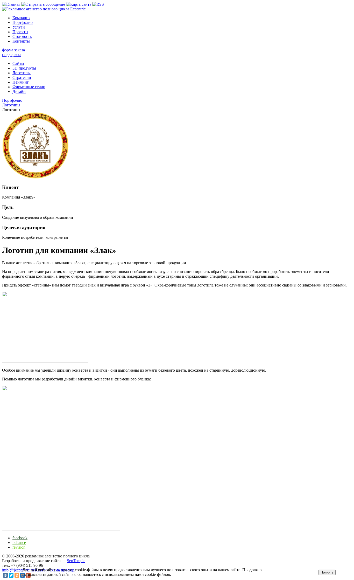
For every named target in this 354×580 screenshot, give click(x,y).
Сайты (18, 63)
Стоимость (22, 36)
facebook (19, 538)
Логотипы (21, 73)
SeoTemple (76, 560)
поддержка (11, 54)
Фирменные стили (28, 87)
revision (18, 547)
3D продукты (24, 68)
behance (19, 542)
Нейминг (20, 82)
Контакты (21, 41)
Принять (327, 572)
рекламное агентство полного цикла (57, 556)
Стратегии (21, 77)
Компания (21, 18)
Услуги (18, 27)
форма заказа (13, 50)
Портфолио (22, 22)
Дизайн (19, 91)
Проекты (20, 32)
